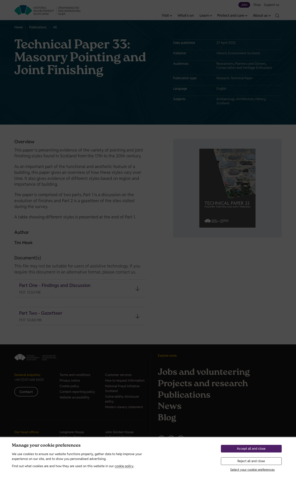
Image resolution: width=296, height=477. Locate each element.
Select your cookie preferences (252, 470)
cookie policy (124, 466)
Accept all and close (251, 448)
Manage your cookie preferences (46, 445)
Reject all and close (251, 461)
